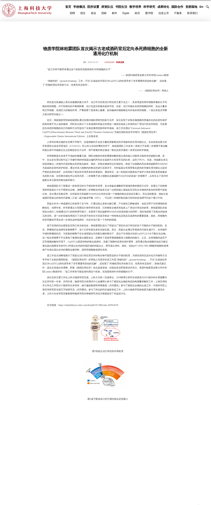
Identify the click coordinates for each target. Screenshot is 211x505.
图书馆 (149, 13)
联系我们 (192, 13)
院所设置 (93, 6)
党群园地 (191, 6)
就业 (93, 13)
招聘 (72, 13)
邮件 (114, 13)
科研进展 (120, 62)
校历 (137, 13)
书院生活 (121, 6)
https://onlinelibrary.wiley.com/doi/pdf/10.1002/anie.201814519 (88, 305)
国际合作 (177, 6)
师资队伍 (107, 6)
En (201, 6)
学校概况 (79, 6)
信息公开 (163, 13)
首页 (68, 6)
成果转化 (163, 6)
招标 (104, 13)
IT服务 (178, 13)
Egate (125, 13)
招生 (83, 13)
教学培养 (135, 6)
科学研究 (149, 6)
